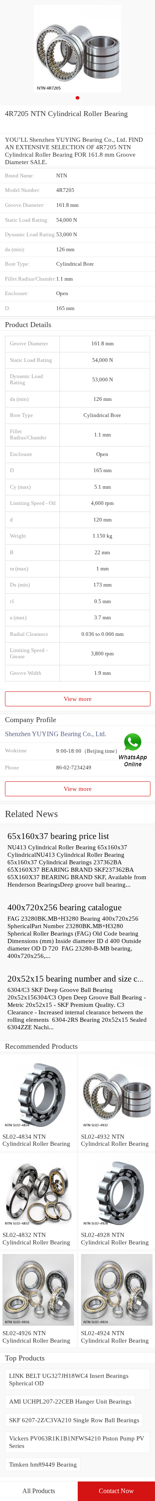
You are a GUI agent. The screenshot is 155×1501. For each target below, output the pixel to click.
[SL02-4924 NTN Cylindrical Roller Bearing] (117, 1325)
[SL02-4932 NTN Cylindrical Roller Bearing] (117, 1128)
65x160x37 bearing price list (58, 836)
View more (78, 698)
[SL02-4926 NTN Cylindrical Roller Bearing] (38, 1325)
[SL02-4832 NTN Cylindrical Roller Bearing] (38, 1227)
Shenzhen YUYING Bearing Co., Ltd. (55, 734)
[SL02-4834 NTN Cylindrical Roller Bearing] (38, 1128)
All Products (38, 1491)
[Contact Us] (133, 750)
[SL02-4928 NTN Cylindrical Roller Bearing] (117, 1227)
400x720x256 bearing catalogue (64, 907)
